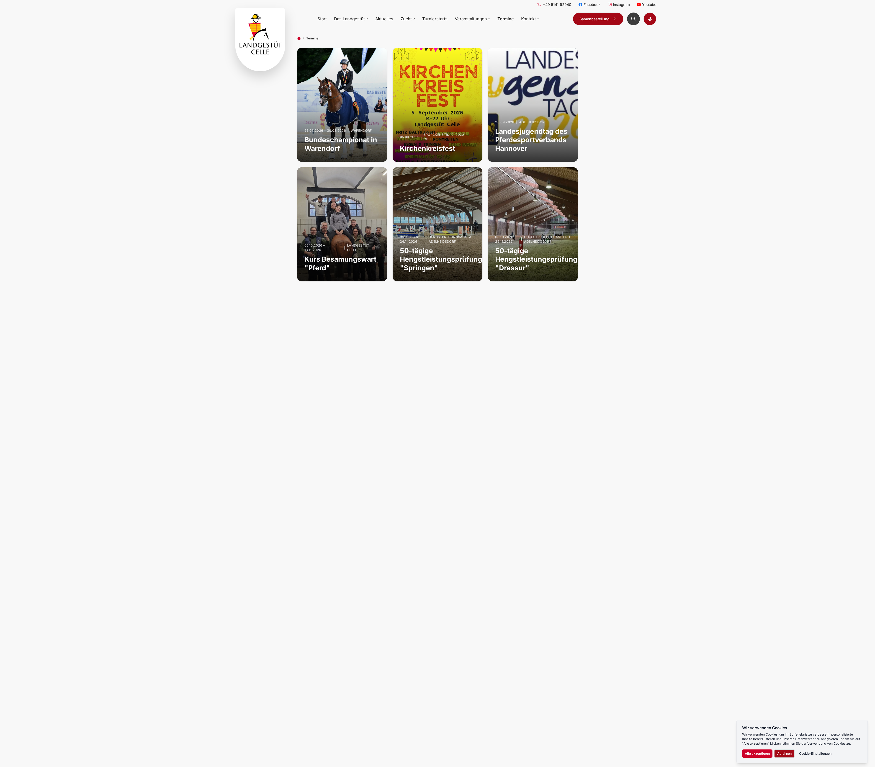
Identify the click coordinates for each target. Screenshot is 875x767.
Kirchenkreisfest (427, 148)
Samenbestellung (594, 19)
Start (322, 18)
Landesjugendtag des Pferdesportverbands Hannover (531, 139)
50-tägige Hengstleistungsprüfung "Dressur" (536, 259)
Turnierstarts (435, 18)
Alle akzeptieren (757, 753)
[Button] (633, 19)
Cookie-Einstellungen (815, 753)
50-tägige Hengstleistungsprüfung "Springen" (441, 259)
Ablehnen (784, 753)
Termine (505, 18)
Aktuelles (384, 18)
